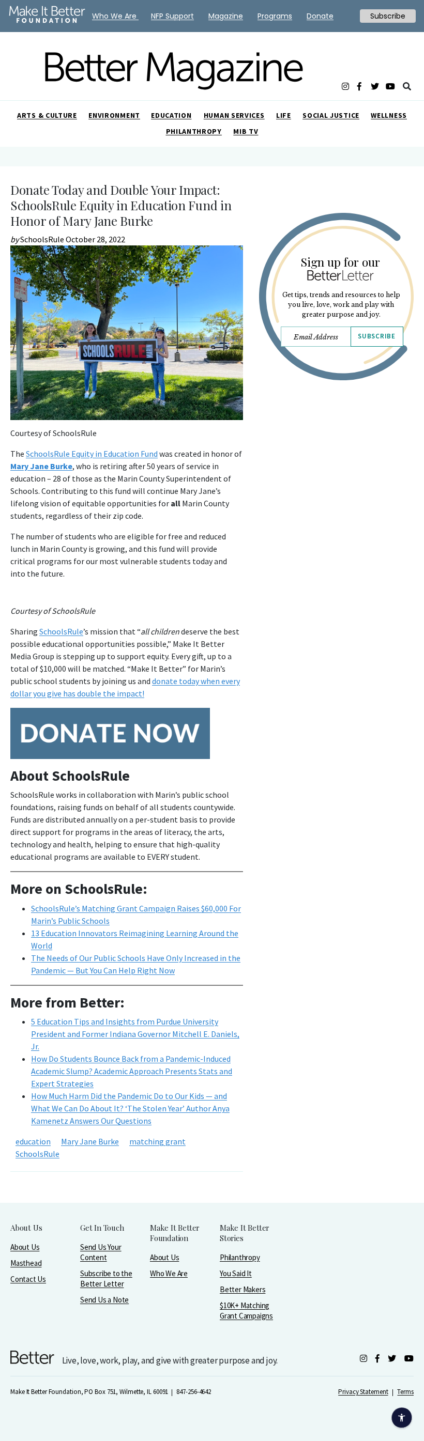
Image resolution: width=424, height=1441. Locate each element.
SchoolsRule (61, 631)
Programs (275, 16)
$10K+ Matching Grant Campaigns (246, 1310)
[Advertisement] (336, 499)
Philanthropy (194, 131)
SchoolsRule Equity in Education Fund (92, 453)
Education (171, 115)
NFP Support (172, 16)
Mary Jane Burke (41, 466)
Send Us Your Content (101, 1252)
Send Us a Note (104, 1300)
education (33, 1141)
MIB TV (245, 131)
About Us (24, 1247)
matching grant (157, 1141)
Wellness (389, 115)
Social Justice (330, 115)
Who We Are (169, 1273)
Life (283, 115)
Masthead (25, 1263)
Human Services (234, 115)
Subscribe (376, 336)
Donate (320, 16)
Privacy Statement (363, 1391)
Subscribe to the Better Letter (106, 1278)
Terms (405, 1391)
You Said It (236, 1273)
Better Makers (242, 1289)
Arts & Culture (47, 115)
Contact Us (28, 1279)
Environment (114, 115)
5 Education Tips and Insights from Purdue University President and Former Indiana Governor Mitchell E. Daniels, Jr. (135, 1033)
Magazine (225, 16)
